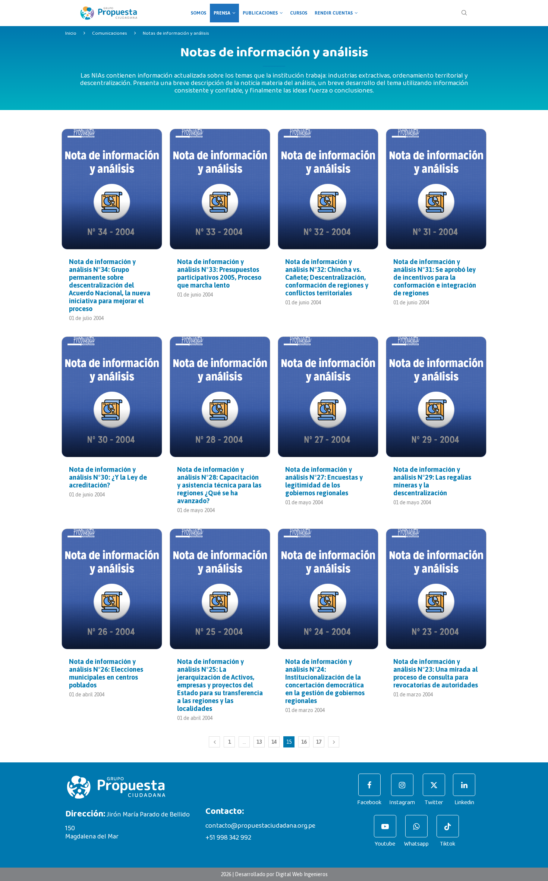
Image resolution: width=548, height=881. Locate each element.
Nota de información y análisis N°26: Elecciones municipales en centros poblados (106, 673)
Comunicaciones (109, 33)
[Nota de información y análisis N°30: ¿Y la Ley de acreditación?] (112, 397)
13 (259, 742)
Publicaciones (260, 13)
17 (318, 742)
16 (303, 742)
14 (274, 742)
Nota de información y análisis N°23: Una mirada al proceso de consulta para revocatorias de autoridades (435, 673)
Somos (198, 13)
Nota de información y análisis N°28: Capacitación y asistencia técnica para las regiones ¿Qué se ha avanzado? (219, 485)
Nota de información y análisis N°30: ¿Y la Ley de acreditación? (108, 477)
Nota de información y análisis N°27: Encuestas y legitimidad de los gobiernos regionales (324, 481)
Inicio (70, 33)
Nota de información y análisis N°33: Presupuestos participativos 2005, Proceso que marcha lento (219, 273)
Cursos (298, 13)
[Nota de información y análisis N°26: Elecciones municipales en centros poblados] (112, 589)
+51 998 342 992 (228, 838)
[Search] (464, 13)
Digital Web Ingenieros (301, 874)
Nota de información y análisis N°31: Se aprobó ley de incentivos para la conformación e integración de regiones (434, 277)
